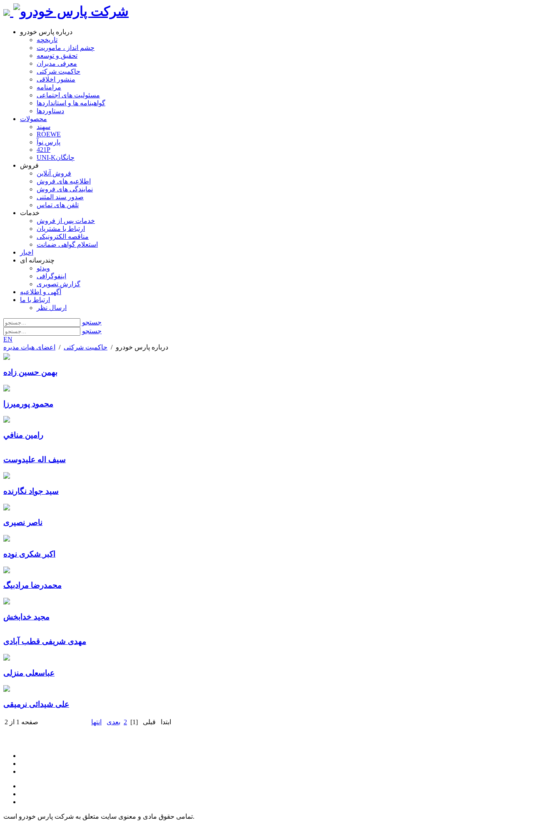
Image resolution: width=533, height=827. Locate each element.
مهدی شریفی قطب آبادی (44, 641)
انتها (96, 721)
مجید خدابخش (26, 616)
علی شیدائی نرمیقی (36, 704)
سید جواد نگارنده (31, 491)
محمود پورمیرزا (28, 403)
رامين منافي (23, 435)
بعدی (113, 721)
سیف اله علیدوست (34, 459)
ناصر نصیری (22, 522)
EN (7, 339)
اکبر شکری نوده (29, 554)
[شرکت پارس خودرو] (71, 11)
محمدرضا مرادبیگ (32, 585)
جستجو (92, 322)
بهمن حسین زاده (30, 372)
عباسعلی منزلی (29, 673)
